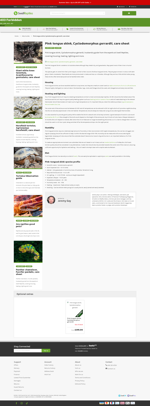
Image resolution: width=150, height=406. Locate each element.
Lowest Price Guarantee (22, 378)
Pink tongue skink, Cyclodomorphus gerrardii (74, 320)
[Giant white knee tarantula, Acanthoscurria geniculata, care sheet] (28, 52)
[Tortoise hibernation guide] (28, 157)
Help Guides (26, 36)
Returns (16, 384)
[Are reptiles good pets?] (28, 205)
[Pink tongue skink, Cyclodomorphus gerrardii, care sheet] (90, 62)
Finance (16, 374)
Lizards (58, 48)
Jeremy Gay (64, 200)
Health (19, 172)
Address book (49, 371)
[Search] (103, 13)
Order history (48, 365)
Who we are (79, 371)
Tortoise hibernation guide (27, 177)
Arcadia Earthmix (109, 142)
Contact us (18, 390)
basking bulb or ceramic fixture (100, 99)
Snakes (19, 221)
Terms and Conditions (82, 378)
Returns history (49, 368)
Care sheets (50, 48)
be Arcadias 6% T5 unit (52, 117)
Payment (17, 371)
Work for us (79, 374)
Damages (17, 381)
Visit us (77, 368)
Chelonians (30, 122)
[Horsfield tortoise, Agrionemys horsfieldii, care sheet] (28, 107)
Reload (2, 25)
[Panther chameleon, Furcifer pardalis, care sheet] (28, 251)
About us (78, 365)
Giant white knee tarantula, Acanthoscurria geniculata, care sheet (28, 74)
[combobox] (76, 13)
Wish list (47, 374)
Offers (16, 365)
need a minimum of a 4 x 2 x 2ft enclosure (122, 85)
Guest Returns (19, 387)
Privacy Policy (79, 381)
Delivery (16, 368)
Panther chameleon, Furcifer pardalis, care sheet (27, 272)
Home (17, 36)
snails (75, 156)
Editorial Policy (80, 384)
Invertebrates (31, 67)
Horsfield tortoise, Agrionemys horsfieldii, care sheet (28, 128)
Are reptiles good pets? (25, 225)
